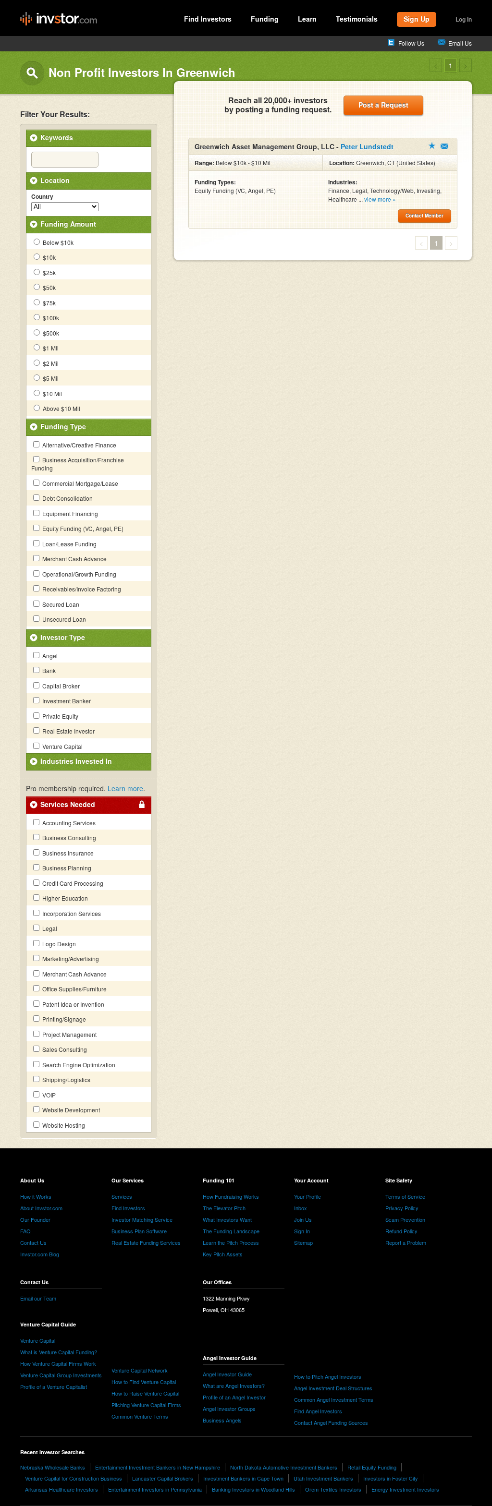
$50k (48, 287)
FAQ (25, 1231)
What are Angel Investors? (234, 1385)
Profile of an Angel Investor (234, 1397)
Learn (307, 19)
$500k (50, 333)
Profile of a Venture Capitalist (53, 1386)
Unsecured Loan (63, 619)
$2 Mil (50, 363)
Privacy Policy (401, 1208)
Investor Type (62, 637)
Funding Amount (68, 224)
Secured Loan (60, 604)
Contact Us (33, 1242)
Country (42, 197)
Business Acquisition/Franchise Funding (77, 464)
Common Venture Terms (139, 1416)
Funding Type (63, 426)
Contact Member (444, 146)
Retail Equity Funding (371, 1467)
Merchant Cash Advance (74, 558)
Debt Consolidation (67, 498)
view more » (380, 199)
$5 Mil (50, 378)
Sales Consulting (64, 1049)
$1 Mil (50, 348)
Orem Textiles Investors (333, 1489)
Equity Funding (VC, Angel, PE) (82, 528)
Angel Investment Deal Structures (333, 1388)
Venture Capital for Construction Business (73, 1478)
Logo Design (58, 944)
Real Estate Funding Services (146, 1242)
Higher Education (64, 898)
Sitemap (303, 1242)
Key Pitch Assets (223, 1254)
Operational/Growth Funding (78, 574)
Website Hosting (63, 1125)
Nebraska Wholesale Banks (52, 1467)
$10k (48, 257)
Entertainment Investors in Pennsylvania (155, 1489)
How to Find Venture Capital (143, 1382)
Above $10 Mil (60, 408)
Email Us (460, 43)
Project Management (69, 1034)
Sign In (302, 1231)
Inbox (300, 1208)
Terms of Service (405, 1196)
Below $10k (57, 242)
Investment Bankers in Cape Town (243, 1478)
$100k (50, 317)
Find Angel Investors (318, 1411)
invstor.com (58, 19)
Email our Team (38, 1298)
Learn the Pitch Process (231, 1242)
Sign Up (417, 19)
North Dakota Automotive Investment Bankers (283, 1467)
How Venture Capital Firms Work (58, 1363)
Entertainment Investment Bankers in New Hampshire (157, 1467)
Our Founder (35, 1219)
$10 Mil (51, 393)
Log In (463, 19)
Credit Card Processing (72, 883)
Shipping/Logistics (65, 1079)
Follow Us (411, 43)
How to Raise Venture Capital (145, 1393)
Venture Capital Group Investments (61, 1375)
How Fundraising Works (231, 1196)
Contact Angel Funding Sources (331, 1422)
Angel (49, 655)
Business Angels (222, 1420)
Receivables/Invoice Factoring (81, 589)
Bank (48, 670)
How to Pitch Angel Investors (327, 1376)
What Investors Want (227, 1219)
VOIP (48, 1095)
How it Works (35, 1196)
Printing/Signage (63, 1019)
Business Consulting (68, 837)
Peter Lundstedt (367, 146)
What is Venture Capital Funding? (58, 1352)
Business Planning (66, 868)
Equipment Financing (69, 513)
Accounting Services (68, 823)
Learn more (125, 788)
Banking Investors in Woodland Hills (253, 1489)
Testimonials (357, 19)
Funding (265, 19)
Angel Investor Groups (229, 1408)
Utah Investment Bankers (323, 1478)
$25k (48, 272)
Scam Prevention (405, 1219)
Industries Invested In (76, 761)
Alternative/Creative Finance (78, 445)
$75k (48, 303)
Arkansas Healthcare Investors (61, 1489)
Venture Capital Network (139, 1370)
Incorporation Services (71, 913)
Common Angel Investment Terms (333, 1399)
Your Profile (307, 1196)
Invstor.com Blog (39, 1254)
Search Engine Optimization (78, 1064)
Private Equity (59, 716)
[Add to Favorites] (432, 145)
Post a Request (383, 104)
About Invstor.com (41, 1208)
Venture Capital (62, 746)
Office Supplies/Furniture (74, 989)
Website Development (70, 1110)
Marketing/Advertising (70, 958)
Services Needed (67, 804)
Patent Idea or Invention (72, 1004)
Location (55, 180)
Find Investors (208, 19)
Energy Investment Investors (405, 1489)
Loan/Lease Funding (69, 544)
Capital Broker (60, 686)
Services (121, 1196)
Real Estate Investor (68, 731)
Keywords (56, 137)
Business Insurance (67, 853)
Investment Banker (66, 701)
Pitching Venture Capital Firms (146, 1405)
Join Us (303, 1219)
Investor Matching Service (141, 1219)
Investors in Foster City (390, 1478)
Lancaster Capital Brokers (162, 1478)
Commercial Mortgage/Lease (79, 483)
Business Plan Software (139, 1231)
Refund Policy (401, 1231)
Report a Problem (405, 1242)
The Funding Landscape (231, 1231)
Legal (49, 928)
